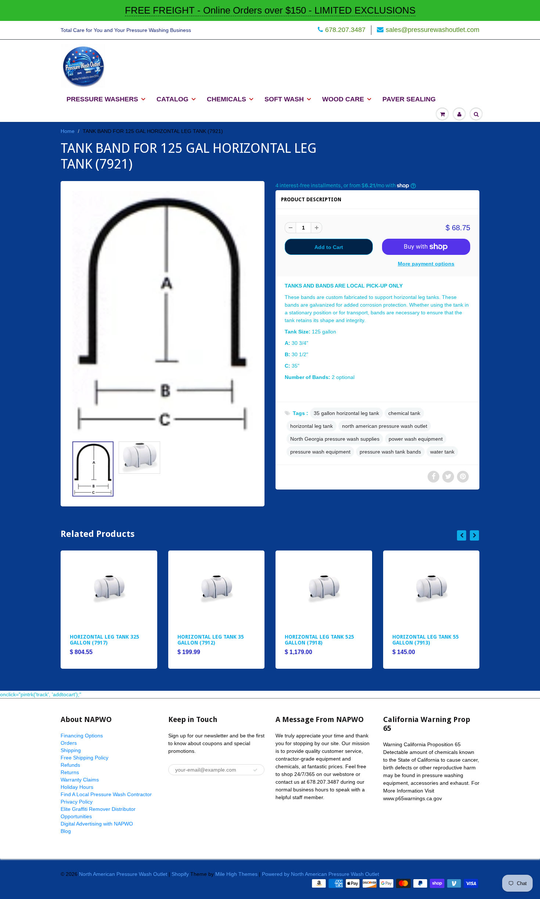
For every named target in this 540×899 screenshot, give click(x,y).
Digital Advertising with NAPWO (97, 824)
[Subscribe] (255, 770)
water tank (442, 452)
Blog (66, 831)
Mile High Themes (236, 874)
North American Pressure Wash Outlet (123, 874)
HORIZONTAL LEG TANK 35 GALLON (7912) (210, 640)
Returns (70, 772)
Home (68, 131)
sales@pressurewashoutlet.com (432, 29)
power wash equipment (416, 439)
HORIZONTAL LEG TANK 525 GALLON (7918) (319, 640)
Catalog (172, 99)
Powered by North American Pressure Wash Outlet (320, 874)
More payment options (426, 264)
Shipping (71, 750)
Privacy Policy (77, 802)
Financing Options (82, 736)
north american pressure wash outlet (384, 426)
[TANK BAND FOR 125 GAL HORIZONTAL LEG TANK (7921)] (162, 312)
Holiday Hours (77, 787)
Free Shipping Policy (84, 758)
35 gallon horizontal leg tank (346, 413)
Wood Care (343, 99)
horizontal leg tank (311, 426)
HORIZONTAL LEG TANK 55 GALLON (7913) (425, 640)
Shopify (180, 874)
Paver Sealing (409, 99)
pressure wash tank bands (390, 452)
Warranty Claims (80, 780)
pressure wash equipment (320, 452)
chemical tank (404, 413)
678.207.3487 (345, 29)
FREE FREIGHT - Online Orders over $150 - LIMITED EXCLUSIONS (270, 10)
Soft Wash (284, 99)
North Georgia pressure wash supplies (334, 439)
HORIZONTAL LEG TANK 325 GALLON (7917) (104, 640)
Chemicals (226, 99)
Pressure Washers (102, 99)
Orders (69, 743)
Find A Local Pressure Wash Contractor (106, 794)
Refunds (70, 765)
